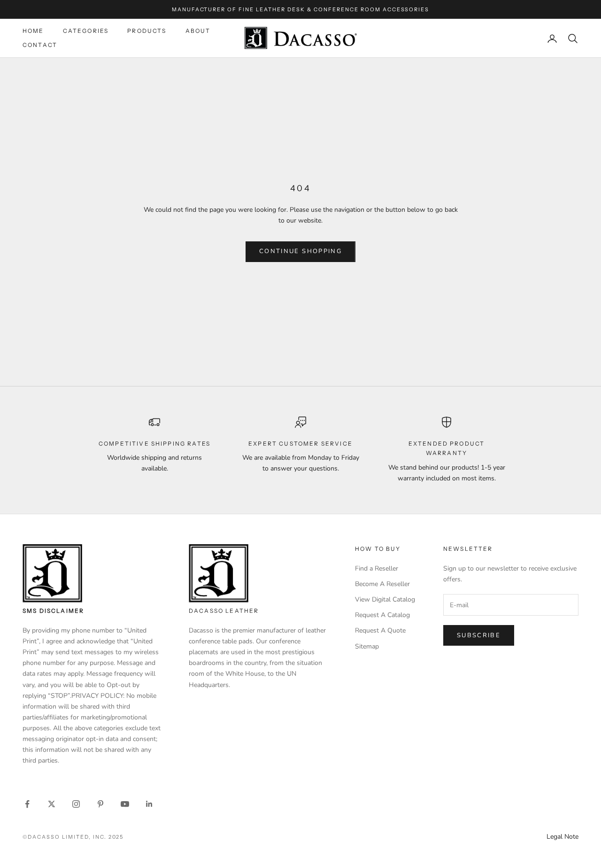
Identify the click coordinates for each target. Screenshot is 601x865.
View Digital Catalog (385, 599)
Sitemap (367, 646)
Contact (40, 45)
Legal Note (562, 836)
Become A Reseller (382, 583)
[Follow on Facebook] (27, 804)
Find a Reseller (376, 568)
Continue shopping (300, 251)
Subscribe (479, 635)
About (198, 30)
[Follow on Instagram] (76, 804)
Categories (86, 30)
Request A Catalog (382, 614)
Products (146, 30)
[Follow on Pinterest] (100, 804)
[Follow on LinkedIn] (149, 804)
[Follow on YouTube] (125, 804)
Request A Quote (380, 630)
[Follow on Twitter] (51, 804)
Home (33, 30)
